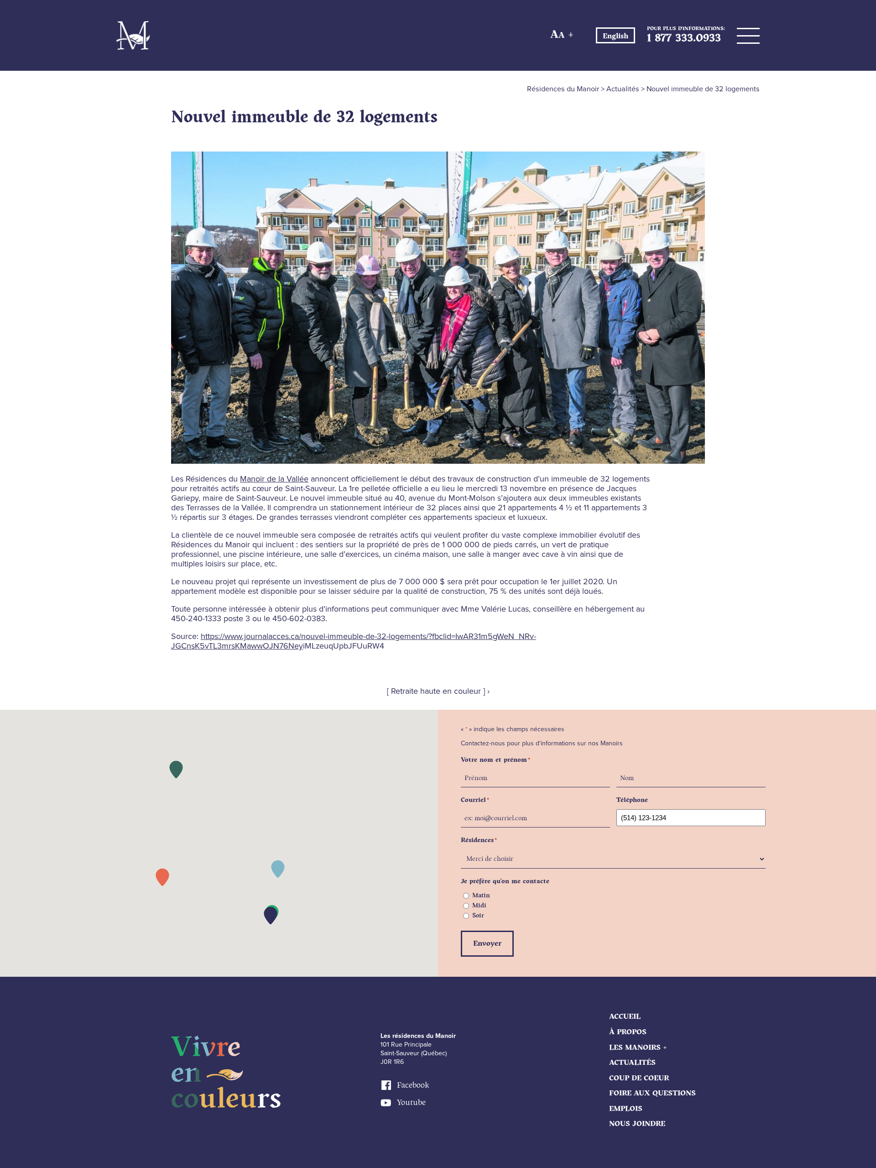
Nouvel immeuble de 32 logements (304, 117)
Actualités (632, 1063)
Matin (481, 895)
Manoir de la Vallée (274, 479)
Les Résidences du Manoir (133, 35)
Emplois (625, 1109)
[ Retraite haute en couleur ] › (438, 691)
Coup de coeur (639, 1078)
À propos (628, 1032)
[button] (162, 877)
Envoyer (487, 944)
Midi (479, 906)
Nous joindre (637, 1124)
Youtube (411, 1102)
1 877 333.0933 (684, 38)
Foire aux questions (652, 1093)
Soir (478, 916)
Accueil (625, 1017)
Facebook (413, 1085)
